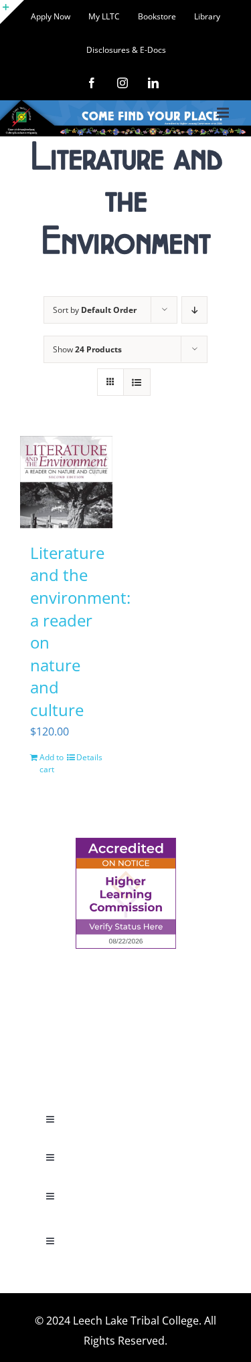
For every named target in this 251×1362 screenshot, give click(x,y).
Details (89, 757)
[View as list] (137, 382)
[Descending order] (194, 310)
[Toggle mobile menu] (224, 113)
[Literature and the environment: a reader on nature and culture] (66, 482)
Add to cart (51, 763)
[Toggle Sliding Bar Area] (12, 12)
